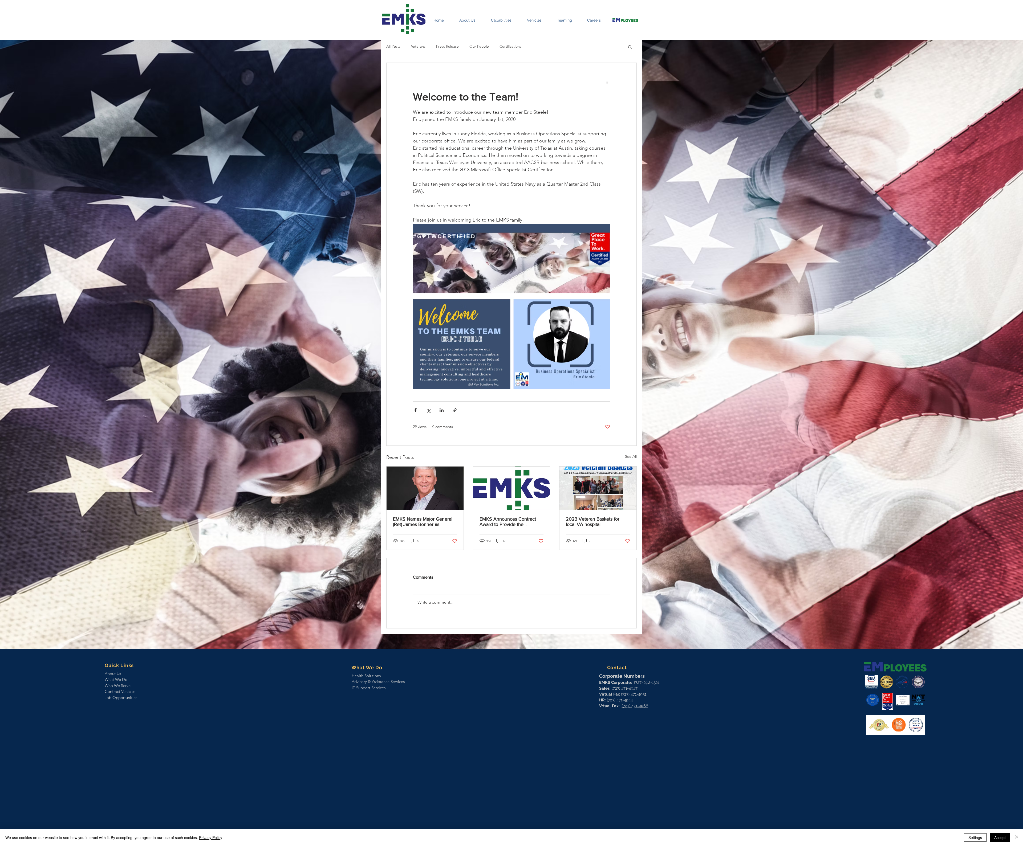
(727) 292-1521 (646, 682)
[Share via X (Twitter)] (428, 410)
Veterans (418, 46)
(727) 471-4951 (633, 694)
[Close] (1016, 837)
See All (631, 456)
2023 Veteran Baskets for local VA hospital (592, 521)
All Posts (393, 46)
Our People (479, 46)
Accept (1000, 837)
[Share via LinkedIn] (441, 410)
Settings (975, 837)
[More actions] (607, 82)
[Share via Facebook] (415, 410)
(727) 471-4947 (625, 688)
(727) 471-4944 (620, 700)
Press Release (447, 46)
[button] (629, 46)
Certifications (510, 46)
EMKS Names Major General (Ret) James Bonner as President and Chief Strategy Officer (423, 521)
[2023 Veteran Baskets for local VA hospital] (597, 488)
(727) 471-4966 (635, 706)
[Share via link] (454, 410)
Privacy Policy (210, 837)
